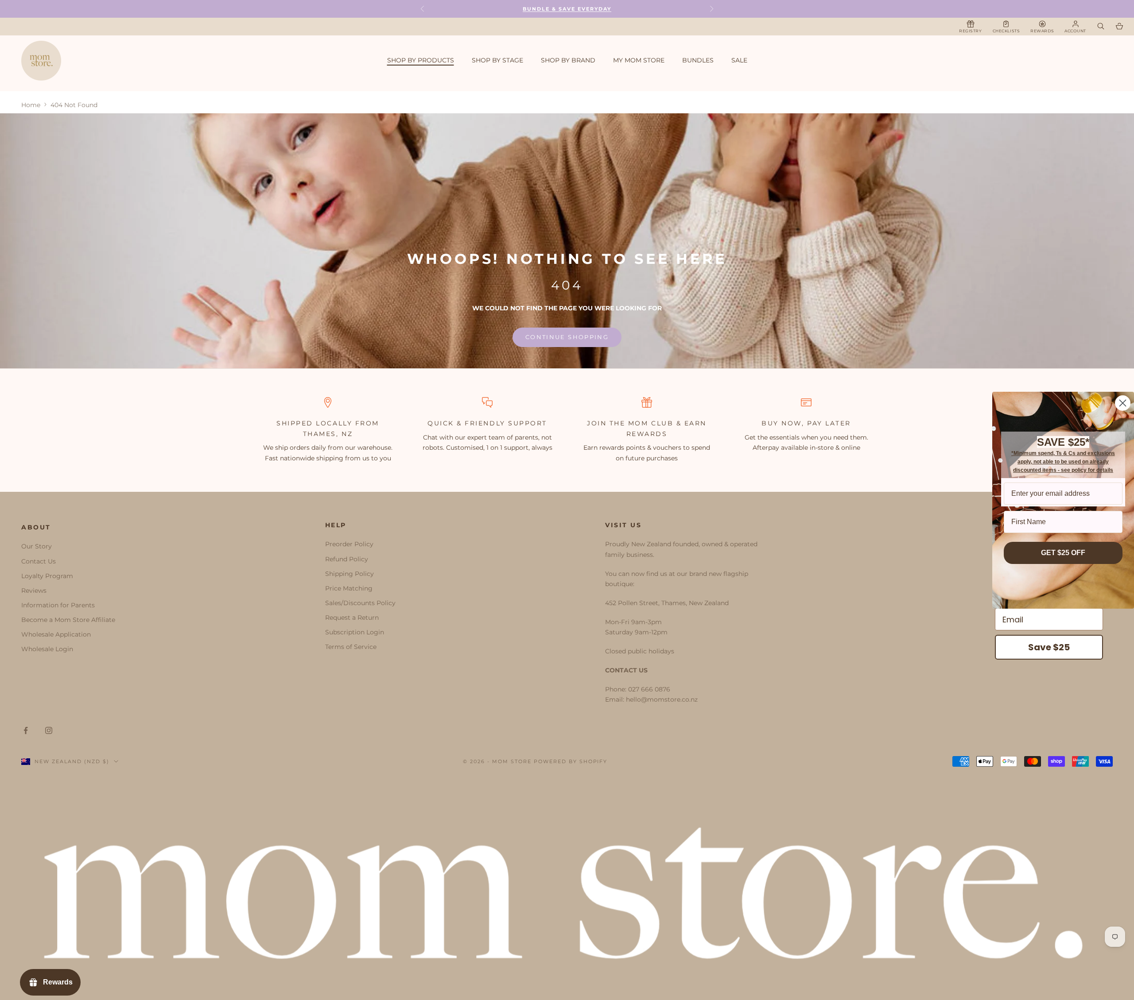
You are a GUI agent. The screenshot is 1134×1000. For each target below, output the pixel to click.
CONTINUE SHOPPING (567, 336)
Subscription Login (354, 632)
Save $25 (1049, 647)
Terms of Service (351, 647)
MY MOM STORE (638, 60)
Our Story (36, 546)
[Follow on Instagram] (48, 730)
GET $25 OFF (1063, 552)
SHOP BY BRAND (568, 60)
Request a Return (352, 618)
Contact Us (38, 561)
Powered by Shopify (571, 761)
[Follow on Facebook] (25, 730)
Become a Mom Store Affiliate (68, 620)
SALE (739, 60)
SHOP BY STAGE (497, 60)
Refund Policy (346, 559)
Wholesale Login (47, 649)
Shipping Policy (349, 574)
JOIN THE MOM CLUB (630, 423)
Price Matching (349, 588)
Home (30, 105)
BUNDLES (698, 60)
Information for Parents (58, 605)
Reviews (34, 591)
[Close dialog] (1122, 403)
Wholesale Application (56, 634)
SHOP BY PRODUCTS (420, 60)
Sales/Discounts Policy (360, 603)
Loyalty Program (47, 576)
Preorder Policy (349, 544)
